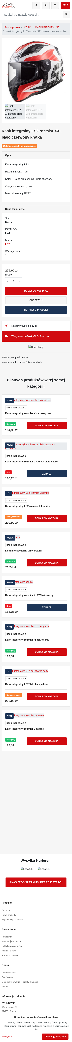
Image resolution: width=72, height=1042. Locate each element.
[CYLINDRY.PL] (8, 5)
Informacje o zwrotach (12, 941)
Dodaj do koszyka (36, 291)
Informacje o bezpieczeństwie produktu (22, 362)
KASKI (27, 27)
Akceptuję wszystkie (55, 1036)
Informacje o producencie (15, 357)
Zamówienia (7, 977)
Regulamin (7, 936)
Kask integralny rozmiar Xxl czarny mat (28, 413)
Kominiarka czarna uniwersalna (23, 550)
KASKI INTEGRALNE (47, 27)
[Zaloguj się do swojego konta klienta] (36, 5)
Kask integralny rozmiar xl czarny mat (27, 639)
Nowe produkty (9, 915)
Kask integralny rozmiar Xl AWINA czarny (29, 595)
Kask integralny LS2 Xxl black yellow (26, 684)
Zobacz (46, 474)
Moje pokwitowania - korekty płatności (20, 982)
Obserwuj (35, 300)
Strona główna (12, 27)
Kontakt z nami (9, 950)
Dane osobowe (9, 972)
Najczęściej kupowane (12, 919)
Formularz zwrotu (10, 955)
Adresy (5, 986)
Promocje (6, 910)
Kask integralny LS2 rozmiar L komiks (27, 506)
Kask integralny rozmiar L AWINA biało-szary (31, 461)
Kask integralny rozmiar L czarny (24, 728)
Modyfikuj (7, 1036)
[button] (65, 5)
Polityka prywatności (12, 946)
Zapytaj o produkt (36, 310)
